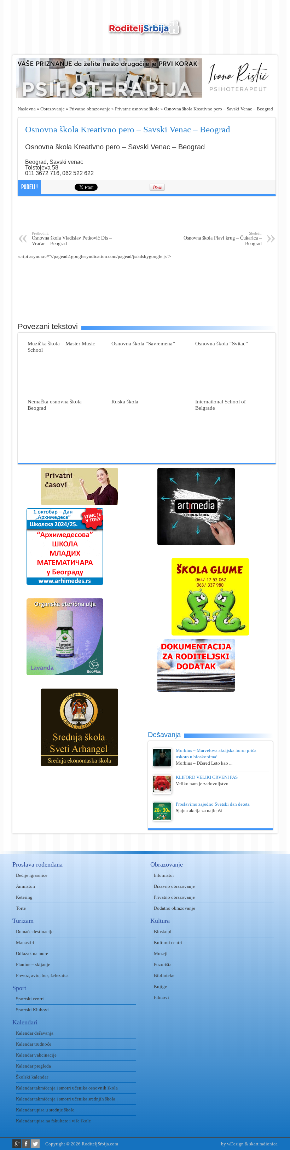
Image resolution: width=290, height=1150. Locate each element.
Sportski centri (30, 998)
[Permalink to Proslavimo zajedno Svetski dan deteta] (162, 819)
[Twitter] (35, 1143)
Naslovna (27, 108)
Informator (164, 875)
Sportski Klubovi (32, 1009)
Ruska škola (124, 401)
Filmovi (161, 997)
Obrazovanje (52, 108)
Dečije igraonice (31, 875)
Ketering (24, 897)
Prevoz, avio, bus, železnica (42, 975)
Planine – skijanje (33, 964)
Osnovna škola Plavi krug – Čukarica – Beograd (223, 238)
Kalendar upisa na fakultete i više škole (53, 1120)
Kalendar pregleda (33, 1066)
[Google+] (16, 1143)
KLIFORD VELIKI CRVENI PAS (207, 777)
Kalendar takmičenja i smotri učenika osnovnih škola (67, 1088)
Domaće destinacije (34, 931)
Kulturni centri (168, 942)
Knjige (160, 986)
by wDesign (232, 1143)
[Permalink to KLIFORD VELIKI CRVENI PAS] (162, 792)
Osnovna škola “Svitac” (221, 343)
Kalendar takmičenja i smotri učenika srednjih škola (65, 1099)
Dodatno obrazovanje (174, 908)
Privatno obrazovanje (89, 108)
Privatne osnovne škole (137, 108)
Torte (21, 908)
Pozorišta (163, 964)
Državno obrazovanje (174, 886)
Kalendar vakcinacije (36, 1055)
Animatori (25, 886)
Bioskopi (163, 931)
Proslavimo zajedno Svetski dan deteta (213, 804)
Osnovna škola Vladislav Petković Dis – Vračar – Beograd (72, 238)
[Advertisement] (147, 213)
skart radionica (263, 1143)
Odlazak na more (32, 953)
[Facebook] (26, 1143)
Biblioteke (164, 975)
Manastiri (25, 942)
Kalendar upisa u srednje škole (45, 1109)
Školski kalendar (32, 1077)
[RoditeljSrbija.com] (145, 32)
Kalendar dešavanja (34, 1033)
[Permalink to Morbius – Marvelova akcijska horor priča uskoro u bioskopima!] (162, 765)
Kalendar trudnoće (33, 1044)
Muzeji (161, 953)
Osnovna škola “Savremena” (143, 343)
